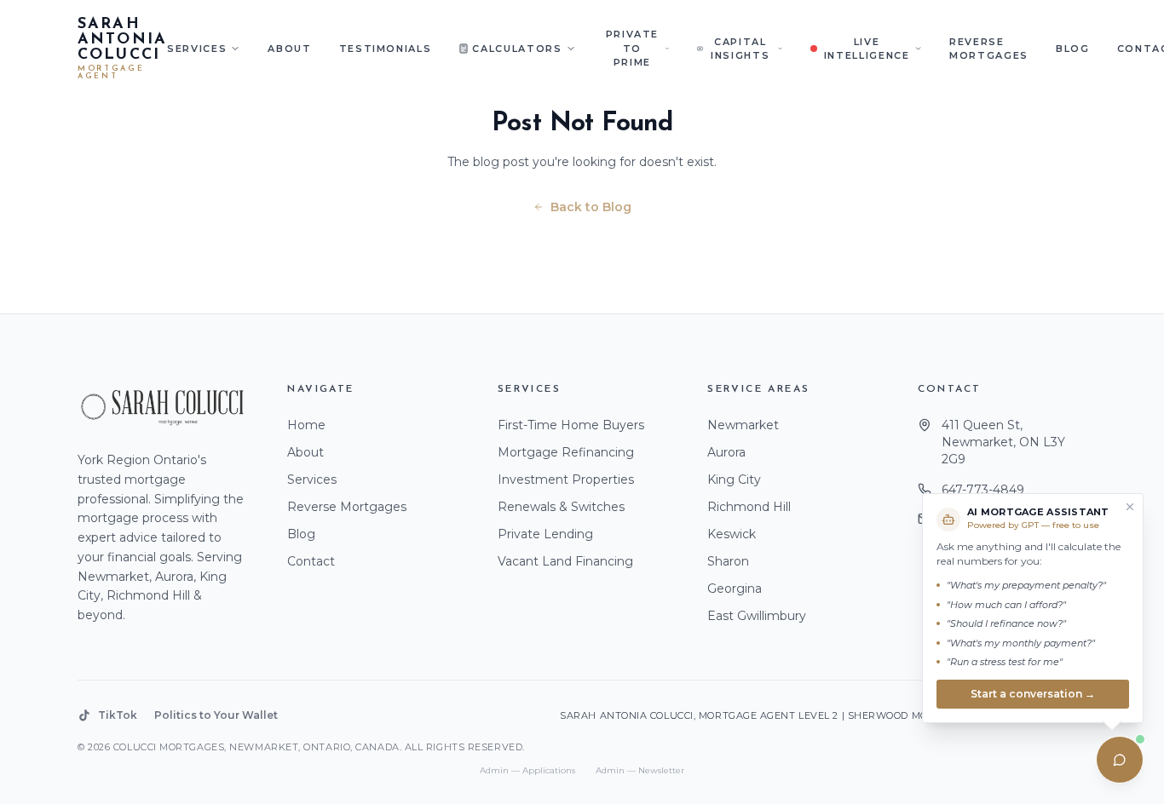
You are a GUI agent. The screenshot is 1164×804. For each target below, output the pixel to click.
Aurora (726, 452)
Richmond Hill (749, 506)
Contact (311, 561)
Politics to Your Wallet (216, 715)
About (289, 49)
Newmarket (743, 425)
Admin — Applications (527, 770)
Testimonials (385, 49)
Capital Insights (740, 49)
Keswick (731, 534)
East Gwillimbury (756, 615)
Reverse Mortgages (989, 49)
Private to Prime (633, 48)
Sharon (728, 561)
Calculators (517, 49)
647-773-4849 (983, 489)
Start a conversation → (1033, 692)
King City (734, 479)
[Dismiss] (1130, 507)
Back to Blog (590, 207)
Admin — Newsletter (640, 770)
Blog (1073, 49)
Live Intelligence (867, 49)
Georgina (734, 588)
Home (306, 425)
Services (197, 49)
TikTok (117, 715)
